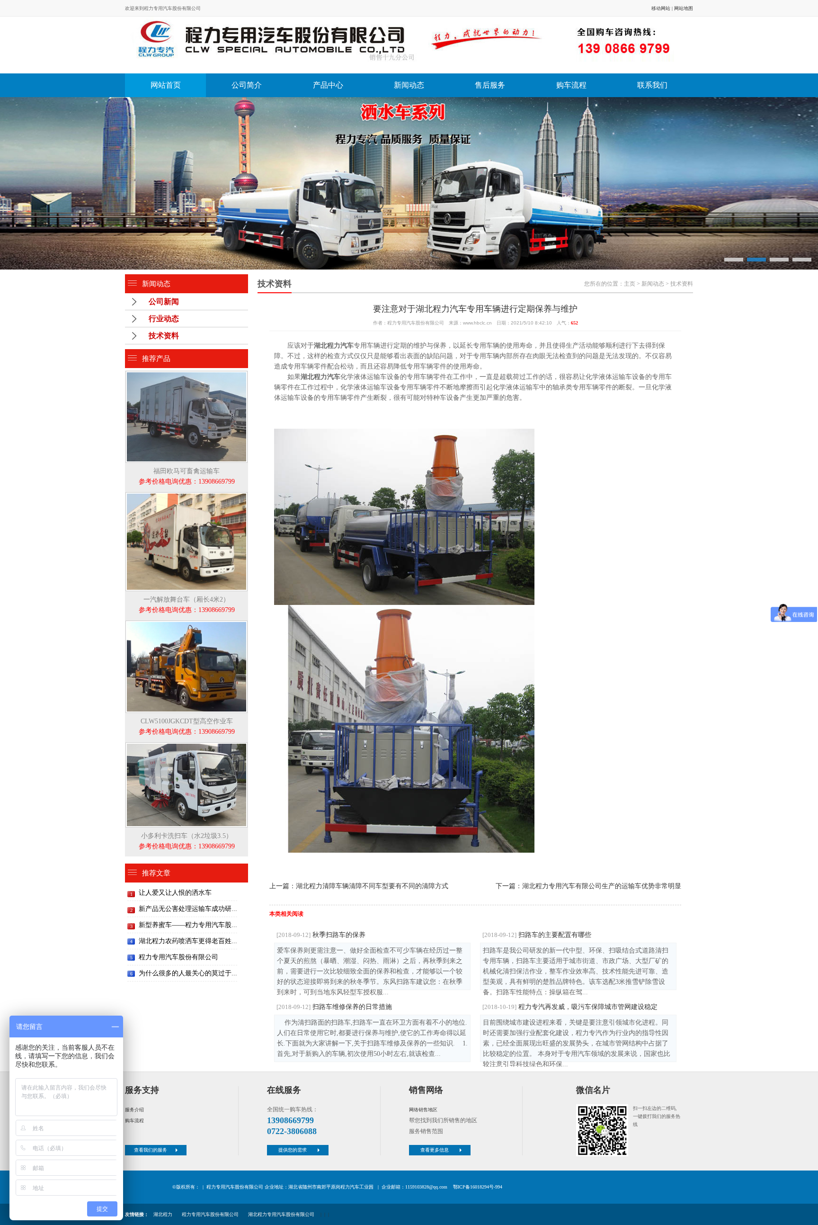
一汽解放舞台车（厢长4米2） (187, 604)
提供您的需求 (292, 1150)
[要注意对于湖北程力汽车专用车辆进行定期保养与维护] (406, 45)
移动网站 (660, 8)
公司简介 (246, 85)
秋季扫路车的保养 (320, 934)
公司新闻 (164, 301)
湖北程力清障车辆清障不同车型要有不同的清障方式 (372, 886)
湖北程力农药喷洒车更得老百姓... (188, 941)
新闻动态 (409, 85)
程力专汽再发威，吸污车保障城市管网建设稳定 (570, 1006)
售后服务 (490, 85)
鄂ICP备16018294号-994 (477, 1186)
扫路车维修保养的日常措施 (334, 1006)
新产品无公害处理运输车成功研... (188, 908)
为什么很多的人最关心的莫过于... (188, 973)
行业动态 (164, 319)
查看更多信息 (434, 1150)
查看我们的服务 (150, 1150)
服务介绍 (134, 1109)
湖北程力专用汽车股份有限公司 (281, 1214)
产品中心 (328, 85)
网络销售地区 (423, 1109)
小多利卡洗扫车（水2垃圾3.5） (187, 841)
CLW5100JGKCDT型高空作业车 (187, 726)
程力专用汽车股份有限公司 (178, 957)
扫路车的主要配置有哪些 (536, 934)
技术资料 (164, 336)
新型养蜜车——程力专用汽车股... (188, 924)
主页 (629, 283)
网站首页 (166, 85)
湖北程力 (162, 1214)
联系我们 (652, 85)
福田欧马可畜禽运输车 (187, 476)
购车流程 (571, 85)
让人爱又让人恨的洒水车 (175, 892)
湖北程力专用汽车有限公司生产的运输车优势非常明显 (601, 886)
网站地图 (683, 8)
